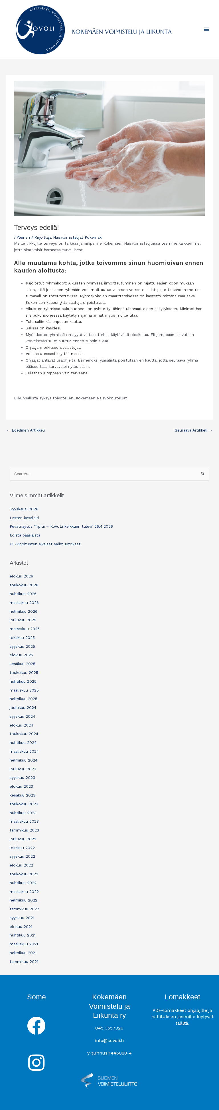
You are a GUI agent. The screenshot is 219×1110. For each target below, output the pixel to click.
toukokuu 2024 (24, 733)
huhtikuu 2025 (23, 681)
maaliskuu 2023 (24, 821)
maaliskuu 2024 (24, 751)
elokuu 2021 (21, 926)
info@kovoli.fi (109, 1040)
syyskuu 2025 (22, 646)
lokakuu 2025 (22, 637)
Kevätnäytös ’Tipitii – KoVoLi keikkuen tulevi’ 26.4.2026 (61, 526)
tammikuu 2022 (24, 909)
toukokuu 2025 (24, 672)
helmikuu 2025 (23, 698)
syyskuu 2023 (22, 777)
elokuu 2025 (21, 655)
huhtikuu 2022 (23, 882)
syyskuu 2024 (22, 716)
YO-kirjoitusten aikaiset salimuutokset (45, 544)
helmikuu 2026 (23, 611)
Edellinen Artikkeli (25, 430)
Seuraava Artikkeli (194, 430)
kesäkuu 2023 (22, 795)
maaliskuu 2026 (24, 602)
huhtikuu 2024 (23, 742)
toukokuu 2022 (24, 874)
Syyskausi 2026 (24, 509)
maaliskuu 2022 (24, 891)
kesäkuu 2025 (22, 663)
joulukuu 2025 (23, 620)
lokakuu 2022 (22, 847)
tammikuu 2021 (24, 961)
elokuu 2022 (21, 865)
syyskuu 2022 (22, 856)
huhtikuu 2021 (23, 935)
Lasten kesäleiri (24, 517)
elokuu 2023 (21, 786)
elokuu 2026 (21, 576)
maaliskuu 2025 (24, 690)
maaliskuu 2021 (24, 944)
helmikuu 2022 (23, 900)
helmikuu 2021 (23, 952)
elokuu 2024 (21, 725)
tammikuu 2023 (24, 830)
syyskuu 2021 (22, 917)
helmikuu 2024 (23, 760)
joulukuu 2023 (23, 769)
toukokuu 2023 (24, 804)
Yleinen (23, 237)
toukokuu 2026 (24, 585)
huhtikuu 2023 (23, 812)
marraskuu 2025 (25, 628)
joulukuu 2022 (23, 839)
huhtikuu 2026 (23, 593)
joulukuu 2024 (23, 707)
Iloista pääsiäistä (25, 535)
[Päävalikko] (206, 29)
